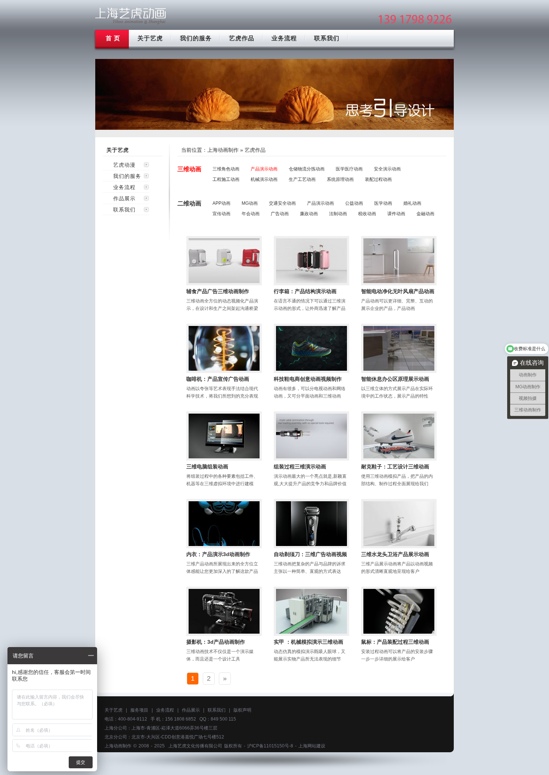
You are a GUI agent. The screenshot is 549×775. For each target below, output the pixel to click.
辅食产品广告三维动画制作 (217, 291)
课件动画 (396, 213)
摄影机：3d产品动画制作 (215, 642)
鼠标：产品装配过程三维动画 (395, 642)
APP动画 (221, 203)
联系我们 (326, 38)
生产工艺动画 (302, 179)
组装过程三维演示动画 (300, 467)
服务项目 (139, 710)
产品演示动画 (264, 169)
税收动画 (367, 213)
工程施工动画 (226, 179)
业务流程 (284, 38)
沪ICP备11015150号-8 (270, 746)
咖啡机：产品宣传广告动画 (217, 379)
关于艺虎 (150, 38)
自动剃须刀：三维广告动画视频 (310, 554)
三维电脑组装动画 (207, 467)
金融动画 (425, 213)
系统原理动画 (340, 179)
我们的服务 (196, 38)
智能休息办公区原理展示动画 (395, 379)
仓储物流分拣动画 (307, 169)
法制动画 (338, 213)
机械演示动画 (264, 179)
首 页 (113, 38)
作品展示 (124, 198)
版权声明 (242, 710)
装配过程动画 (378, 179)
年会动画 (251, 213)
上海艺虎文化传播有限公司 (195, 746)
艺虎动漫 (124, 165)
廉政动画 (309, 213)
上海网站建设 (311, 746)
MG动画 (250, 203)
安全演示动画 (387, 169)
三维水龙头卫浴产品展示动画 (395, 554)
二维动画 (189, 203)
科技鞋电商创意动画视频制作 (308, 379)
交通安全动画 (282, 203)
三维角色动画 (226, 169)
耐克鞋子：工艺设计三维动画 (395, 467)
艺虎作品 (241, 38)
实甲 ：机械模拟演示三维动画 (308, 642)
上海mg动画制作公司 (130, 15)
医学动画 (383, 203)
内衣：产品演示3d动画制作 (218, 554)
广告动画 (280, 213)
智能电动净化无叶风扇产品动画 (397, 291)
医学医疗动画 (349, 169)
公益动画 (354, 203)
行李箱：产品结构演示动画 (305, 291)
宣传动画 (221, 213)
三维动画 (189, 169)
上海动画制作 (223, 150)
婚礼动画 (412, 203)
